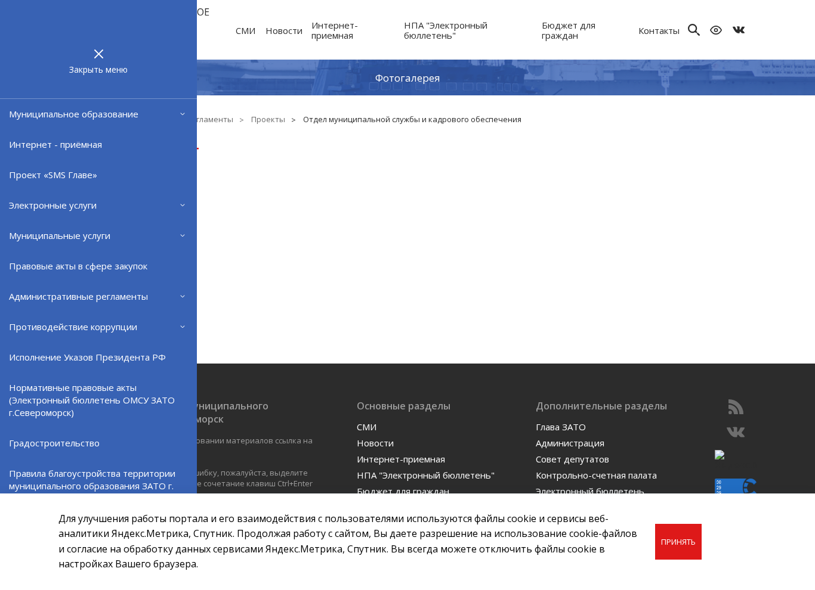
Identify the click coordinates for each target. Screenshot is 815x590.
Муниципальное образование (73, 114)
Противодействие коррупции (73, 327)
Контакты (659, 30)
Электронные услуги (53, 205)
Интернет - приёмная (55, 144)
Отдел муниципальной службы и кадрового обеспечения (412, 119)
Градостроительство (54, 443)
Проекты (268, 119)
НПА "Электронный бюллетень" (445, 30)
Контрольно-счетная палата (596, 475)
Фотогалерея (407, 77)
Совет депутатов (572, 459)
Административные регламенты (78, 296)
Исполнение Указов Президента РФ (87, 357)
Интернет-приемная (334, 30)
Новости (284, 30)
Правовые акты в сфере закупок (78, 266)
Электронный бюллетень (590, 491)
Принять (678, 541)
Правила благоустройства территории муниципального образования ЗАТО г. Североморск (92, 485)
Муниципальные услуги (59, 235)
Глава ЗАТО (561, 427)
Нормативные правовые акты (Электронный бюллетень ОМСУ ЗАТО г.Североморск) (92, 399)
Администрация (570, 443)
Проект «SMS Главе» (53, 175)
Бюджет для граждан (568, 30)
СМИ (245, 30)
